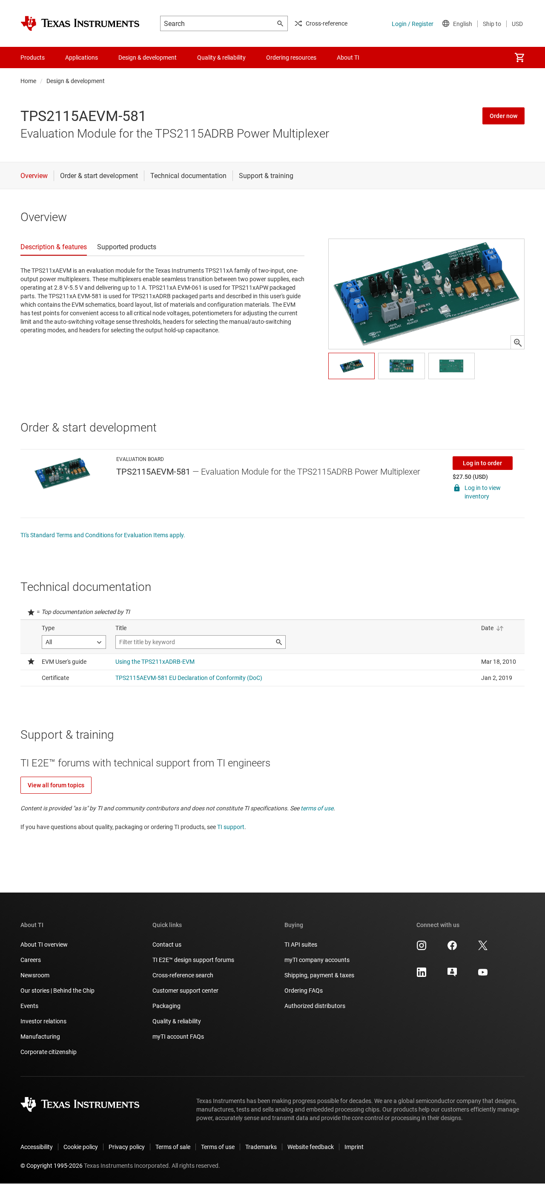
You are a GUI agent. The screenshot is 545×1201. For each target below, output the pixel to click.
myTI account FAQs (178, 1036)
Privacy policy (127, 1146)
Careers (30, 959)
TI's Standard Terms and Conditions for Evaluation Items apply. (102, 535)
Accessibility (36, 1146)
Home (28, 81)
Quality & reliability (176, 1021)
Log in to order (482, 463)
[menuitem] (519, 57)
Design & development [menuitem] (147, 57)
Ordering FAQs (303, 990)
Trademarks (261, 1146)
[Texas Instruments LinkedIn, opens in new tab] (421, 975)
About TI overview (44, 944)
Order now (503, 115)
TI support (230, 827)
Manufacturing (40, 1036)
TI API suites (300, 944)
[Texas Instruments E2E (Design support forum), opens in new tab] (452, 975)
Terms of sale (172, 1146)
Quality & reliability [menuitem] (221, 57)
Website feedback (310, 1146)
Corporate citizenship (48, 1051)
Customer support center (185, 990)
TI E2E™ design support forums (193, 959)
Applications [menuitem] (81, 57)
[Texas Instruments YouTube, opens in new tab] (483, 975)
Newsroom (34, 975)
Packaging (166, 1005)
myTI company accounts (317, 959)
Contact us (166, 944)
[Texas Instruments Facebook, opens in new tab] (452, 948)
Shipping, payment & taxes (319, 975)
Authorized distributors (314, 1005)
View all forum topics (56, 785)
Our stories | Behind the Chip (57, 990)
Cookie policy (80, 1146)
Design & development (75, 81)
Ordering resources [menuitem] (291, 57)
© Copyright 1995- (51, 1165)
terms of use (317, 808)
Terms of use (218, 1146)
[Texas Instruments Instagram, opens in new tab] (421, 948)
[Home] (80, 23)
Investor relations (43, 1021)
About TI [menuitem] (348, 57)
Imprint (354, 1146)
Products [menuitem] (32, 57)
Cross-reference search (182, 975)
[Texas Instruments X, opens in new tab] (483, 948)
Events (29, 1005)
